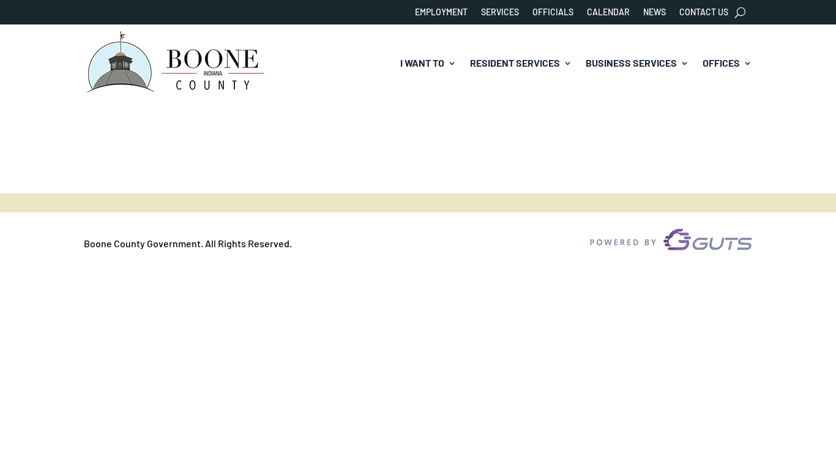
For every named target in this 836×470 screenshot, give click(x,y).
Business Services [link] (631, 63)
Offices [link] (721, 63)
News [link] (654, 12)
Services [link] (500, 12)
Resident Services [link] (515, 63)
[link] (175, 63)
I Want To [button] (422, 63)
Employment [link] (441, 12)
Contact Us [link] (703, 12)
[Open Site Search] (740, 12)
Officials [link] (552, 12)
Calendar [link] (608, 12)
